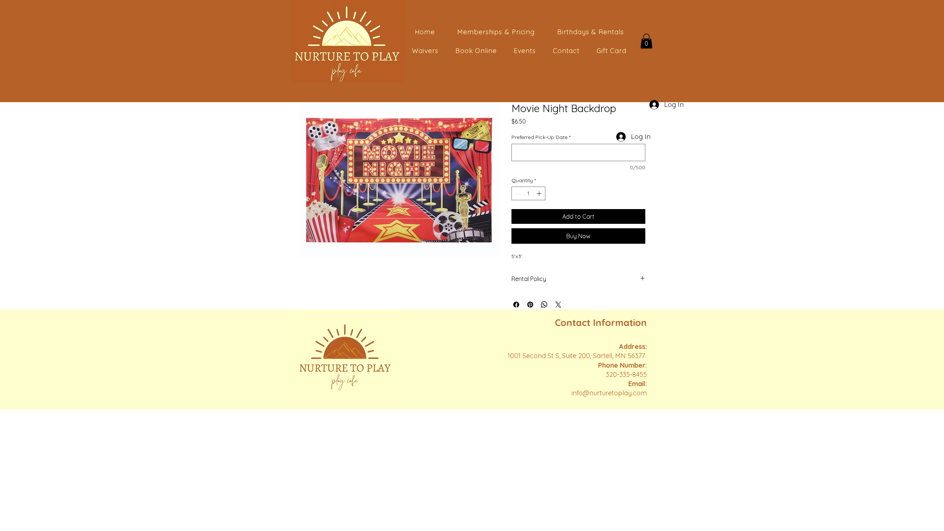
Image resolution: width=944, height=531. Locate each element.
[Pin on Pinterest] (530, 304)
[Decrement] (517, 193)
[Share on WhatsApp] (544, 304)
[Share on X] (558, 304)
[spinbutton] (528, 193)
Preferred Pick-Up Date (540, 137)
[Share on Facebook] (516, 304)
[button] (646, 41)
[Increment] (539, 193)
